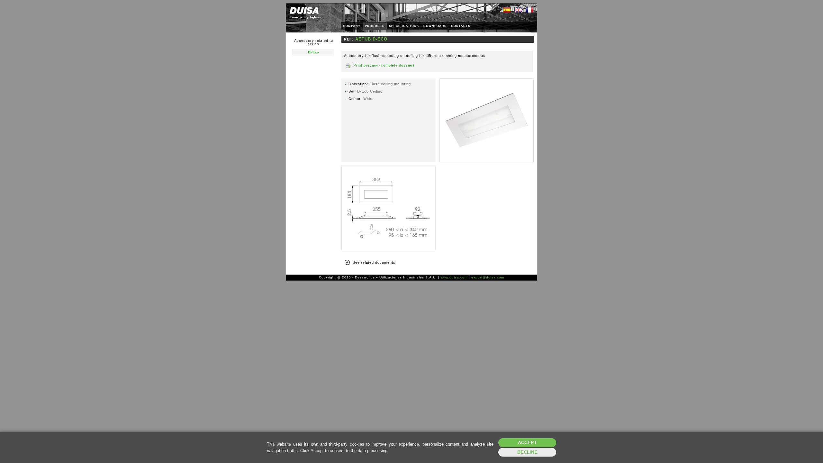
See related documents (374, 262)
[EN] (518, 10)
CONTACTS (460, 26)
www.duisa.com (454, 277)
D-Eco (313, 52)
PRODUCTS (374, 26)
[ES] (507, 10)
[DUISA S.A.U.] (304, 10)
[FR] (529, 10)
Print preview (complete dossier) (384, 65)
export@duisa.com (487, 277)
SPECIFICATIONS (404, 26)
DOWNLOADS (435, 26)
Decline (527, 452)
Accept (527, 442)
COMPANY (351, 26)
